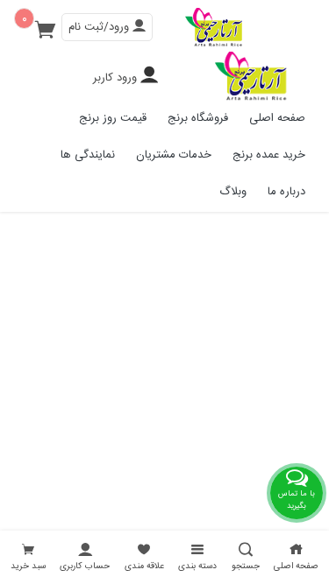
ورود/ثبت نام (100, 27)
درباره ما (286, 191)
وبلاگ (233, 191)
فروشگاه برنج (198, 118)
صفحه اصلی (277, 118)
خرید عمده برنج (268, 155)
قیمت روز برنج (113, 118)
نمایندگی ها (88, 155)
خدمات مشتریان (173, 155)
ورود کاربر (115, 78)
